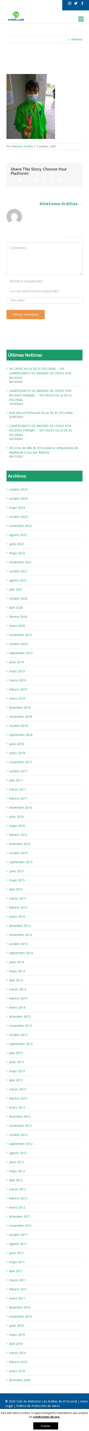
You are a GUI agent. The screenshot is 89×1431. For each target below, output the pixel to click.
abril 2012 (16, 1180)
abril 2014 (16, 980)
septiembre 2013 (21, 1044)
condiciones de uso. (46, 1417)
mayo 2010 (17, 1335)
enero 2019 (17, 698)
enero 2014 (17, 1007)
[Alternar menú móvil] (81, 19)
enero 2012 (17, 1207)
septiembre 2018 (21, 735)
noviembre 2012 (20, 1126)
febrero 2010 (18, 1362)
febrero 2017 (18, 798)
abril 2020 (16, 607)
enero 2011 (17, 1298)
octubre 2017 (18, 771)
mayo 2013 (17, 1071)
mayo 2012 (17, 1171)
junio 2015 (16, 871)
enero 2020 (17, 626)
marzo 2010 (17, 1353)
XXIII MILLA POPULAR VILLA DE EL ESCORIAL (41, 413)
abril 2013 (16, 1080)
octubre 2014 (18, 944)
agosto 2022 (18, 535)
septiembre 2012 (21, 1144)
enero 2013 (17, 1107)
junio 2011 (16, 1253)
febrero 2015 (18, 907)
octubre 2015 (18, 853)
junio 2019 (16, 662)
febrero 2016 (18, 835)
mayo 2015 (17, 880)
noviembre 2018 (20, 717)
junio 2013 (16, 1062)
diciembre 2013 (19, 1016)
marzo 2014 (17, 989)
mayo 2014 (17, 971)
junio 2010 (16, 1325)
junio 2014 (16, 962)
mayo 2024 (17, 507)
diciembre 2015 (19, 844)
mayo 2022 (17, 553)
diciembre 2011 (19, 1216)
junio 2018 (16, 744)
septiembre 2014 (21, 953)
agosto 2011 (18, 1244)
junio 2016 (16, 816)
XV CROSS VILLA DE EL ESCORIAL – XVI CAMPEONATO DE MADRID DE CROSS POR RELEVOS (40, 373)
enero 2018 (17, 753)
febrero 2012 (18, 1198)
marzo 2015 (17, 898)
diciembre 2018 (19, 707)
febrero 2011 (18, 1289)
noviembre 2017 (20, 762)
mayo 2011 (17, 1262)
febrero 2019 (18, 689)
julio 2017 (16, 780)
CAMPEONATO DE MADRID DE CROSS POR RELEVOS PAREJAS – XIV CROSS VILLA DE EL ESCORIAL (40, 395)
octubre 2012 (18, 1135)
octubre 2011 (18, 1235)
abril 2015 (16, 889)
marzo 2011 (17, 1280)
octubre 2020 (18, 598)
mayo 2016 (17, 826)
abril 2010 (16, 1344)
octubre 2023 (18, 517)
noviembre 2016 (20, 807)
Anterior (77, 39)
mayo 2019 (17, 671)
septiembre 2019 (21, 653)
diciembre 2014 (19, 926)
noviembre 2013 (20, 1026)
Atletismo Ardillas (22, 146)
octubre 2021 (18, 571)
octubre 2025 (18, 489)
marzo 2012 (17, 1189)
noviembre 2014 (20, 935)
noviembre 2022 (20, 526)
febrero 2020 (18, 617)
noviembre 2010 (20, 1316)
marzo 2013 (17, 1089)
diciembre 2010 (19, 1307)
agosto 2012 (18, 1153)
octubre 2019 (18, 644)
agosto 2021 (18, 580)
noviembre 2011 (20, 1225)
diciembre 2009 (19, 1380)
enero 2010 (17, 1371)
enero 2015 (17, 916)
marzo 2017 (17, 789)
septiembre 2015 (21, 862)
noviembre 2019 (20, 635)
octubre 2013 (18, 1035)
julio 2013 (16, 1053)
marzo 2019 (17, 680)
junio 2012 (16, 1162)
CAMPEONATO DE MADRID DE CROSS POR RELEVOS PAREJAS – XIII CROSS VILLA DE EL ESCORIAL (40, 430)
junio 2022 (16, 544)
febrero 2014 (18, 998)
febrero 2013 (18, 1098)
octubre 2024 (18, 498)
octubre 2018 (18, 726)
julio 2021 (16, 589)
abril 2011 (16, 1271)
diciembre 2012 (19, 1116)
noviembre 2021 (20, 562)
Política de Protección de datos (38, 1406)
